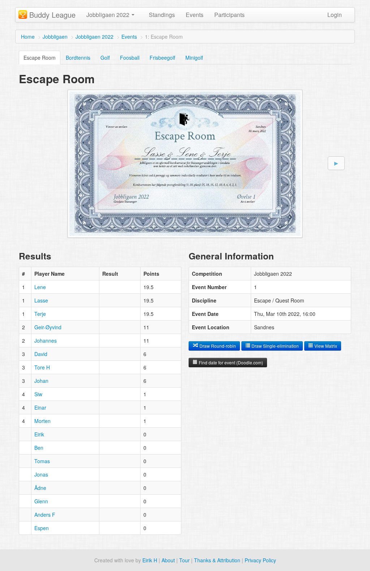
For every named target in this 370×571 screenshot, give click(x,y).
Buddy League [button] (52, 14)
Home (28, 36)
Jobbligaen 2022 (94, 36)
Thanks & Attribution (217, 560)
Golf (105, 57)
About (168, 560)
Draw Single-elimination (274, 346)
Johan (41, 380)
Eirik (39, 434)
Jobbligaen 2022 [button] (108, 14)
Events (194, 14)
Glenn (41, 501)
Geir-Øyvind (47, 327)
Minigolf (194, 57)
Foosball (129, 57)
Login (334, 14)
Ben (38, 447)
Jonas (41, 474)
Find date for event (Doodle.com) (230, 362)
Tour (184, 560)
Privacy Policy (260, 560)
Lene (40, 287)
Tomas (42, 461)
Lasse (41, 300)
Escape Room (39, 57)
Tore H (42, 367)
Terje (40, 313)
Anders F (44, 514)
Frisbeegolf (162, 57)
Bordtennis (78, 57)
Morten (42, 420)
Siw (38, 394)
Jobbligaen (55, 36)
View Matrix (325, 346)
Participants (229, 14)
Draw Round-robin (217, 346)
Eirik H (149, 560)
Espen (41, 528)
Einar (40, 407)
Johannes (45, 340)
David (40, 354)
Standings (162, 14)
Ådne (40, 487)
